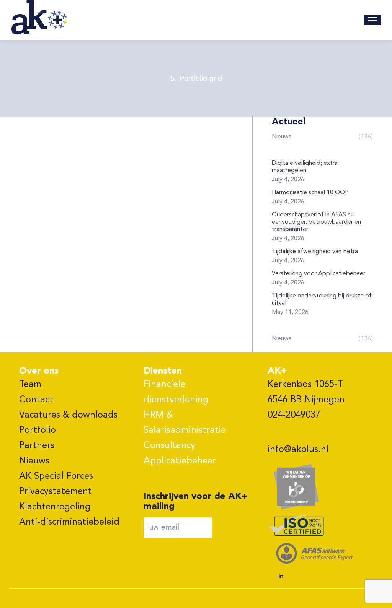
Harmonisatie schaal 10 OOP (310, 193)
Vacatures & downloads (68, 415)
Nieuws (34, 461)
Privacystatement (55, 491)
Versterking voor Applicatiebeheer (318, 274)
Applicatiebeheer (180, 461)
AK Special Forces (56, 476)
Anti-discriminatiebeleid (69, 522)
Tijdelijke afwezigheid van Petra (315, 252)
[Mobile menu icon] (372, 20)
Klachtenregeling (55, 507)
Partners (36, 445)
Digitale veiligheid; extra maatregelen (305, 167)
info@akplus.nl (298, 449)
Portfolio (37, 430)
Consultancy (169, 445)
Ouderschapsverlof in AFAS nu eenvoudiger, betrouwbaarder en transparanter (316, 222)
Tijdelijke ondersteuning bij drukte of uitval (322, 299)
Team (30, 384)
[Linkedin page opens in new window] (281, 576)
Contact (36, 400)
